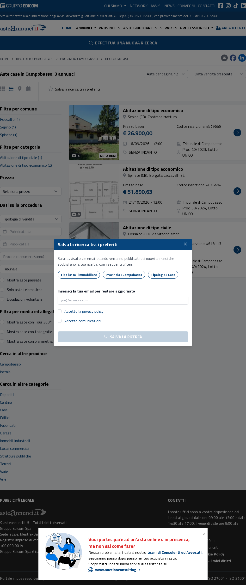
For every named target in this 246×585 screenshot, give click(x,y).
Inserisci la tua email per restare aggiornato (96, 291)
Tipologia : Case (163, 274)
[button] (205, 534)
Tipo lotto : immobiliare (79, 274)
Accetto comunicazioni (82, 321)
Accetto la (84, 311)
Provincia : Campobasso (124, 274)
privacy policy (93, 311)
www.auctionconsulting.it (117, 570)
